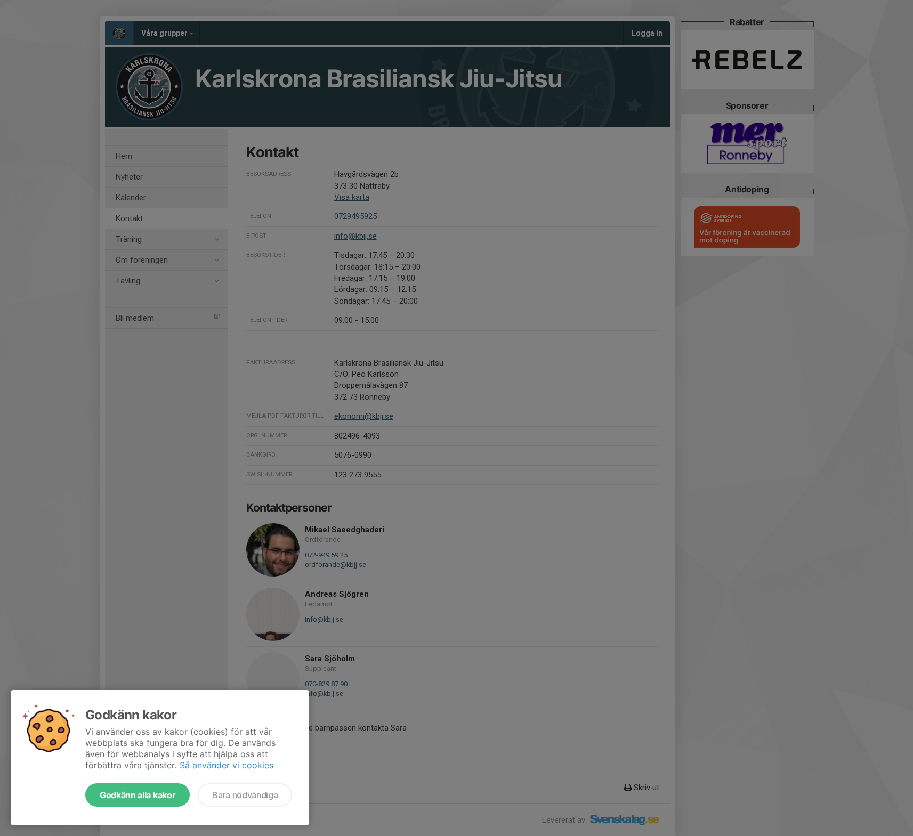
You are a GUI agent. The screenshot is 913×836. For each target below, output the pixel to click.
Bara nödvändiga (245, 795)
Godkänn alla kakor (137, 795)
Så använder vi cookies (226, 765)
